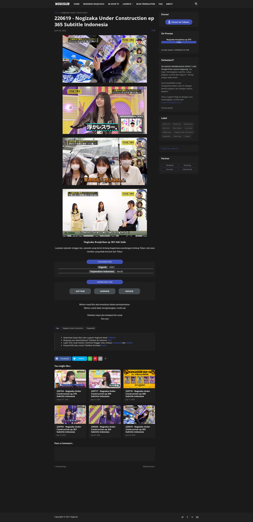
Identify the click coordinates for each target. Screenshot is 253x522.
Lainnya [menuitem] (127, 4)
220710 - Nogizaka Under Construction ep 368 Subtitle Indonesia (138, 394)
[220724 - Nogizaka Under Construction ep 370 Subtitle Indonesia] (70, 379)
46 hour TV (166, 124)
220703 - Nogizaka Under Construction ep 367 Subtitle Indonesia (69, 429)
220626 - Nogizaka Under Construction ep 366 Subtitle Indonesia (103, 429)
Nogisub (74, 517)
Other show (177, 136)
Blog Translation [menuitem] (145, 4)
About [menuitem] (169, 4)
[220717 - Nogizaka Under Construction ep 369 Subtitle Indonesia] (104, 379)
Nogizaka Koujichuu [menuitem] (93, 4)
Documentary (188, 124)
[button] (196, 3)
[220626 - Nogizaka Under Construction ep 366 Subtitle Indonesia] (104, 414)
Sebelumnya (148, 466)
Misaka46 (169, 165)
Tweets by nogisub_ (170, 148)
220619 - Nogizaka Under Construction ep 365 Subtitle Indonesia (138, 429)
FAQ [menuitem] (160, 4)
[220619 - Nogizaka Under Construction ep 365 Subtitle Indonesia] (139, 414)
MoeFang (187, 165)
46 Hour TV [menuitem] (113, 4)
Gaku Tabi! (166, 128)
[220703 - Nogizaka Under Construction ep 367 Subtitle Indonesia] (70, 414)
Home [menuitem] (76, 4)
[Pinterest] (95, 358)
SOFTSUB (80, 291)
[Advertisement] (126, 490)
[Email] (100, 358)
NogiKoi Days (167, 132)
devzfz (120, 271)
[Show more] (105, 358)
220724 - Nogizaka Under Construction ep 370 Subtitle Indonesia (69, 394)
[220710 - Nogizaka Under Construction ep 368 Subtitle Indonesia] (139, 379)
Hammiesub (187, 169)
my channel (188, 128)
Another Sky (177, 124)
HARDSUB (104, 291)
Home (57, 13)
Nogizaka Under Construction (74, 13)
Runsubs (169, 169)
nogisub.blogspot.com (171, 102)
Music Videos (177, 128)
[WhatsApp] (90, 358)
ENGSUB (129, 291)
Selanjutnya (61, 466)
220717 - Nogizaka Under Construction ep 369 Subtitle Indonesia (103, 394)
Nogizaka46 (91, 328)
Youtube (187, 136)
